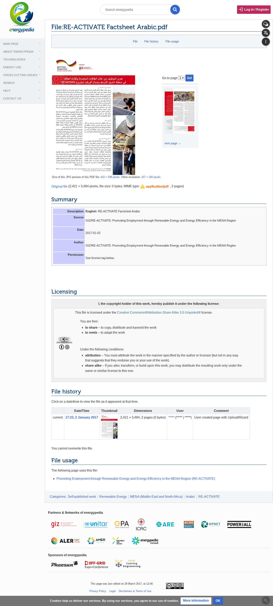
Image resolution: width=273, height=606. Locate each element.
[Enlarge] (168, 137)
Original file (59, 186)
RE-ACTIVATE (209, 496)
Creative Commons (130, 312)
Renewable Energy (113, 496)
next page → (172, 143)
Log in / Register (256, 9)
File (135, 41)
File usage (172, 41)
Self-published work (82, 496)
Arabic (190, 496)
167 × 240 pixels (150, 177)
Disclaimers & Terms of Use (135, 591)
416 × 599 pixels (110, 177)
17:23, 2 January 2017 (81, 417)
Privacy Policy (97, 591)
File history (151, 41)
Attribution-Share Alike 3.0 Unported (172, 312)
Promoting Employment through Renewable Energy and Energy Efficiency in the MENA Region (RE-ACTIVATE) (136, 478)
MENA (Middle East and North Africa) (156, 496)
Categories (57, 496)
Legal (112, 591)
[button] (154, 186)
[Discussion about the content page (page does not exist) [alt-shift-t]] (266, 24)
